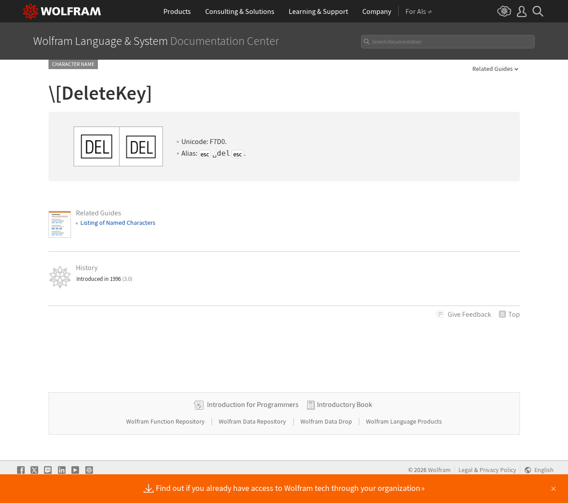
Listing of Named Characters (117, 223)
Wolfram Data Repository (253, 421)
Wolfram (439, 470)
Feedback (469, 314)
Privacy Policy (498, 470)
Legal (465, 470)
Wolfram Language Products (404, 421)
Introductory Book (344, 404)
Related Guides (492, 69)
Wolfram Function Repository (166, 421)
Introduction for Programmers (253, 404)
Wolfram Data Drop (326, 421)
